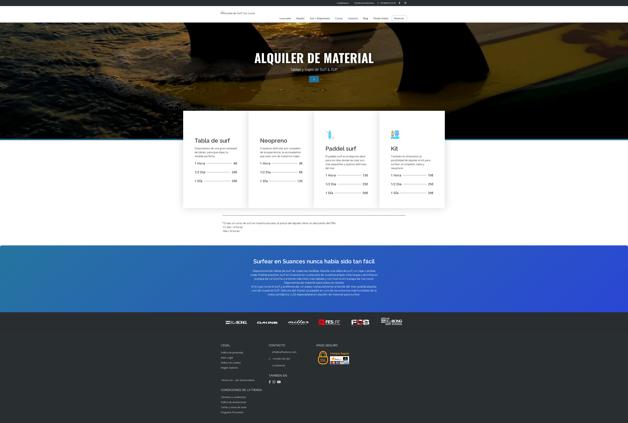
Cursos (339, 18)
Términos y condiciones (233, 397)
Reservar (399, 18)
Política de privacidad (232, 352)
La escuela (285, 18)
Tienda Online (380, 18)
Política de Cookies (231, 362)
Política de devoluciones (233, 402)
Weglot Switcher (229, 367)
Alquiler (300, 18)
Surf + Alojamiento (320, 18)
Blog (365, 18)
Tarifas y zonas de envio (234, 407)
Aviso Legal (227, 357)
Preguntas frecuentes (232, 412)
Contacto (353, 18)
